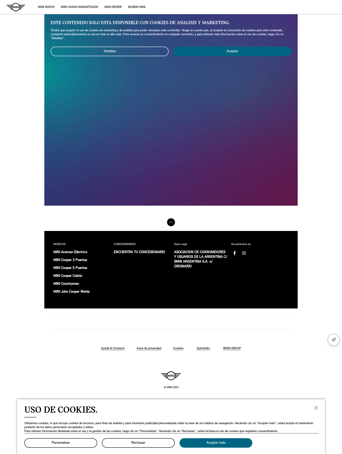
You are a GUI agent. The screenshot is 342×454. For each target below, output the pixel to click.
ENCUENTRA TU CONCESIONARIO (139, 252)
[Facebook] (234, 253)
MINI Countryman (66, 284)
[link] (79, 7)
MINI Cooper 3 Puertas (70, 260)
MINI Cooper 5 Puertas (70, 268)
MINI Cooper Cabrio (67, 276)
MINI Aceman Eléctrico (70, 252)
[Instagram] (244, 253)
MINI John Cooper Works (71, 292)
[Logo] (171, 376)
